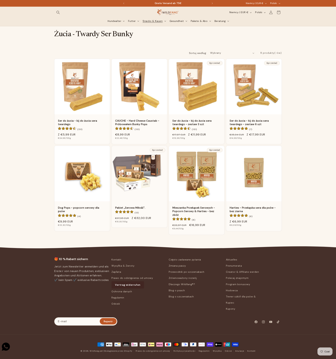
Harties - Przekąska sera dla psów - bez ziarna (253, 209)
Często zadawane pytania (185, 259)
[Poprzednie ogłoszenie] (124, 3)
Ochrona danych (121, 291)
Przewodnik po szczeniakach (186, 271)
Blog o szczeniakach (181, 296)
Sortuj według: (198, 53)
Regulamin (117, 297)
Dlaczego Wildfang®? (182, 284)
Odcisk (115, 303)
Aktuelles (231, 259)
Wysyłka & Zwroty (123, 265)
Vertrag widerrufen (128, 284)
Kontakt (116, 259)
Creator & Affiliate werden (242, 271)
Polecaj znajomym (237, 278)
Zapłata (116, 271)
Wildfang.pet (96, 351)
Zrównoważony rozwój (183, 278)
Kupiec (230, 302)
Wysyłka (217, 351)
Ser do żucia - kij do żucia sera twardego (77, 122)
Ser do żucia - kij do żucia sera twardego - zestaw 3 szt (192, 122)
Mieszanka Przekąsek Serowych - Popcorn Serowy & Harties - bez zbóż (193, 211)
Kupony (230, 308)
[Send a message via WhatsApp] (6, 347)
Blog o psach (177, 290)
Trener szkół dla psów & (241, 296)
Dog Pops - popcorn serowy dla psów (78, 209)
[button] (58, 12)
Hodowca (232, 290)
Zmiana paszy (177, 265)
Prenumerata (234, 265)
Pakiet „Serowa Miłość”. (130, 208)
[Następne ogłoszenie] (212, 3)
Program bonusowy (238, 284)
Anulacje (239, 351)
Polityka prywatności (184, 351)
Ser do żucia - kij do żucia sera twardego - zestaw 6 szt (249, 122)
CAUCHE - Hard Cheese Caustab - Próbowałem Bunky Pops (137, 122)
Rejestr (108, 321)
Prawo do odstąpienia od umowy (132, 278)
